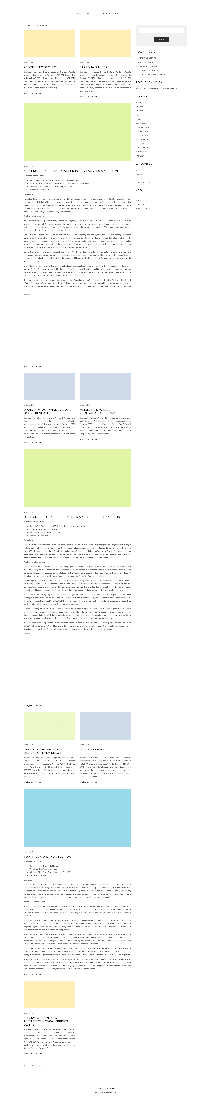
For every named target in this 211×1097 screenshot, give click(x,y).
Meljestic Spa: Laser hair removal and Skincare (100, 411)
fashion (139, 174)
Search (161, 39)
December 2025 (142, 135)
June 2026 (140, 111)
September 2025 (143, 148)
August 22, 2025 (29, 166)
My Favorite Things (168, 88)
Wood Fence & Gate (144, 62)
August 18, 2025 (29, 745)
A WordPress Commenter (146, 88)
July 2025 (140, 156)
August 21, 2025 (85, 405)
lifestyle (140, 178)
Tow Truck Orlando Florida (47, 856)
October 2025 (142, 143)
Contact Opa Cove (113, 13)
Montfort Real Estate (146, 58)
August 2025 (141, 152)
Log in (138, 196)
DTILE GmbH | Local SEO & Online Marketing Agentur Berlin (72, 517)
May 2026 (140, 115)
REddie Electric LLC (40, 67)
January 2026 (142, 131)
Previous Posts (36, 1066)
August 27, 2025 (29, 62)
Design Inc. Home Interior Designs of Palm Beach (45, 751)
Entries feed (141, 200)
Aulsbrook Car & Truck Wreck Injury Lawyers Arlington (71, 171)
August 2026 (141, 103)
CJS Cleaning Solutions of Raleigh (151, 74)
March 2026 (141, 123)
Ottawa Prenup (92, 749)
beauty (139, 170)
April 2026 (140, 119)
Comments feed (143, 205)
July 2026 (140, 107)
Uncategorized (28, 93)
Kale (113, 1088)
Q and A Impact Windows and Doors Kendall (48, 411)
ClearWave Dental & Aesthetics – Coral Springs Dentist (46, 1021)
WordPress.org (143, 209)
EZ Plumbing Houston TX (147, 70)
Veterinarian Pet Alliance (147, 66)
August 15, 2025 (29, 852)
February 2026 (142, 127)
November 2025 (143, 139)
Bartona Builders (94, 67)
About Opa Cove (86, 13)
